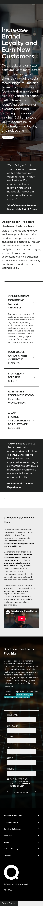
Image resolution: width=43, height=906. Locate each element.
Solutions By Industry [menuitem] (12, 829)
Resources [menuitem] (8, 835)
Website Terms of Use (20, 784)
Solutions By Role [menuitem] (11, 822)
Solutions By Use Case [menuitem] (13, 815)
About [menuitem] (6, 842)
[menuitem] (21, 857)
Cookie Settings (9, 903)
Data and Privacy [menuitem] (11, 849)
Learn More (7, 137)
